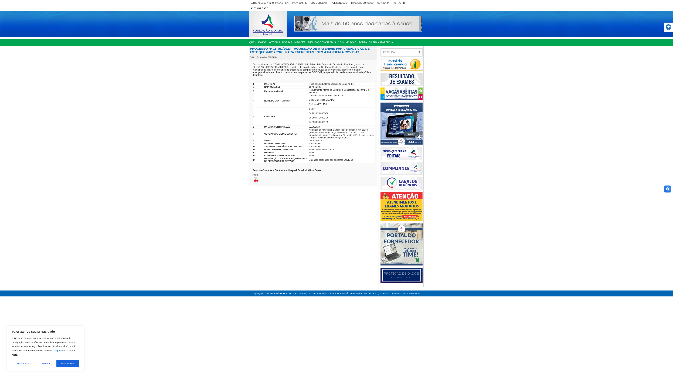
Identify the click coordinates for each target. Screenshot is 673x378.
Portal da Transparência (376, 42)
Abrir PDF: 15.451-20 (261, 179)
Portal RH (399, 3)
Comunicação (347, 42)
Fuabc (268, 24)
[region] (45, 348)
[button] (668, 27)
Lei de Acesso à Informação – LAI (269, 3)
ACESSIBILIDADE (259, 8)
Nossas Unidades (293, 42)
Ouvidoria (383, 3)
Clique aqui (60, 350)
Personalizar (23, 363)
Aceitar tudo (67, 363)
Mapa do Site (299, 3)
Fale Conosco (339, 3)
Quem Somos (257, 42)
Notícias (274, 42)
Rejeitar (46, 363)
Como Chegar (319, 3)
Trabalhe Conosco (362, 3)
